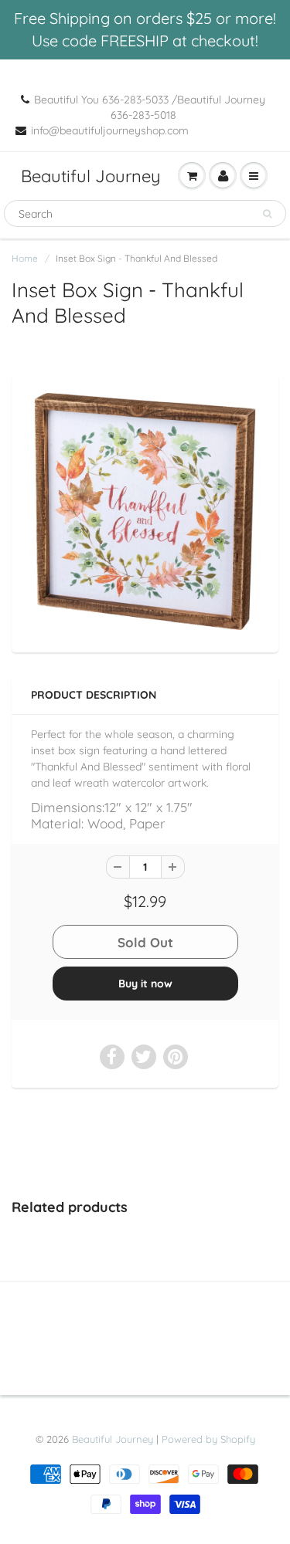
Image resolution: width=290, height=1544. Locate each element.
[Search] (267, 213)
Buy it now (145, 983)
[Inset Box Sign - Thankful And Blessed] (145, 511)
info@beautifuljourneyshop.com (110, 130)
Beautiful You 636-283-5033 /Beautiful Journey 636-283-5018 (149, 107)
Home (25, 258)
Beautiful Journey (91, 176)
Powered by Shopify (208, 1439)
